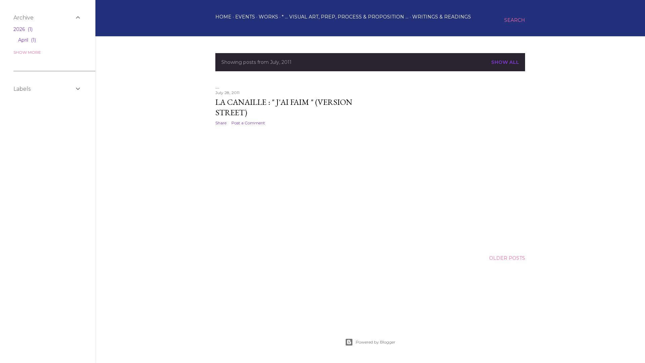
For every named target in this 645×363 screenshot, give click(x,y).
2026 (22, 29)
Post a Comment (248, 122)
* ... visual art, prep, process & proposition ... (345, 17)
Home (223, 17)
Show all (505, 62)
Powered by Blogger (375, 342)
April (26, 40)
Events (245, 17)
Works (268, 17)
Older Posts (507, 258)
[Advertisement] (291, 189)
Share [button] (220, 122)
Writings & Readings (441, 17)
